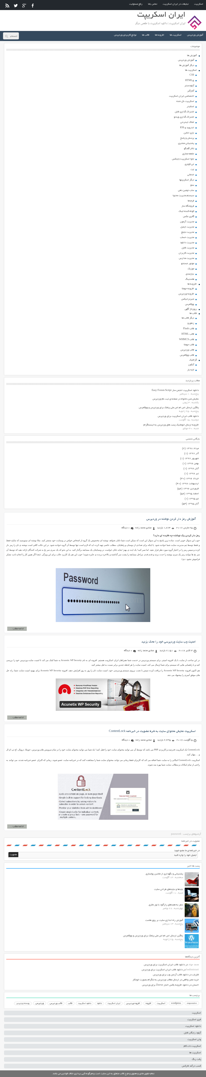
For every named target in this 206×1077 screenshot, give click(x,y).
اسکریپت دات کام (192, 1046)
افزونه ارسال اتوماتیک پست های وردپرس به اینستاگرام (171, 425)
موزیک (191, 268)
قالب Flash (188, 328)
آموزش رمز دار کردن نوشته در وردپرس (171, 519)
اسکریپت (198, 4)
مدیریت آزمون (187, 221)
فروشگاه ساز (187, 206)
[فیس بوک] (32, 5)
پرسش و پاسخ (187, 138)
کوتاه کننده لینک (186, 211)
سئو (192, 185)
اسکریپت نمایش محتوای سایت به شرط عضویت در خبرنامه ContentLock (152, 731)
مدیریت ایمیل (187, 227)
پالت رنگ (196, 1059)
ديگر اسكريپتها (186, 180)
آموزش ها (192, 55)
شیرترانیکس (187, 299)
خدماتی (190, 174)
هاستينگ (189, 279)
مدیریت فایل (188, 248)
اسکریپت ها (175, 35)
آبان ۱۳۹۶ (193, 468)
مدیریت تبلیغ (187, 232)
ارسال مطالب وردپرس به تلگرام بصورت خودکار (156, 980)
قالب (70, 1003)
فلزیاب (195, 975)
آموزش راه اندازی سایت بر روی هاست (164, 920)
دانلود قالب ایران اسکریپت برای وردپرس (178, 416)
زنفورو (190, 323)
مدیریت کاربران (186, 253)
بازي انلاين (189, 133)
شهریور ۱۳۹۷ (191, 458)
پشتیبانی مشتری (186, 143)
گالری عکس (188, 216)
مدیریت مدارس (186, 258)
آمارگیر (190, 91)
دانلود (99, 1003)
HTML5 (189, 80)
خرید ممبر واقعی (191, 980)
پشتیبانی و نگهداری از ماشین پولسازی (164, 874)
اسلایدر (190, 106)
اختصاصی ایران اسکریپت (181, 96)
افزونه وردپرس (186, 294)
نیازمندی (190, 274)
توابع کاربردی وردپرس (125, 35)
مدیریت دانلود (187, 242)
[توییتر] (15, 5)
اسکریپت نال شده (185, 101)
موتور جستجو (187, 263)
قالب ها (145, 35)
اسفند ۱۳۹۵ (192, 493)
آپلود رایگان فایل (192, 1033)
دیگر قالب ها (188, 318)
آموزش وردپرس (195, 35)
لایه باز (190, 370)
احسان (195, 985)
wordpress (176, 1003)
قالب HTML (187, 334)
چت (192, 169)
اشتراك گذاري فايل (184, 112)
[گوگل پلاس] (24, 5)
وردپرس (39, 1003)
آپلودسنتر (189, 85)
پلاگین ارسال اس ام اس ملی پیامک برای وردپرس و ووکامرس (169, 407)
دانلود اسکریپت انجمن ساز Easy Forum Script (175, 390)
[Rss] (7, 5)
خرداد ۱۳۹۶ (192, 478)
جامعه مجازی (188, 154)
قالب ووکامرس (187, 355)
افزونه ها (159, 35)
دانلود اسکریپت (84, 1003)
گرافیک (193, 360)
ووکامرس (189, 304)
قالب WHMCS (186, 339)
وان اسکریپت (194, 1039)
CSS (192, 75)
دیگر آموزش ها (186, 65)
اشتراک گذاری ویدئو (184, 117)
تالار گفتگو (189, 148)
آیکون (191, 364)
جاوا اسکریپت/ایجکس (183, 159)
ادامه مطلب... (17, 628)
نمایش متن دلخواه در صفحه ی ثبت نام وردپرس (175, 399)
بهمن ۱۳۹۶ (193, 463)
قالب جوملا (189, 344)
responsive (192, 1003)
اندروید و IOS (187, 127)
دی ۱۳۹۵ (194, 498)
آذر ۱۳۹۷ (193, 453)
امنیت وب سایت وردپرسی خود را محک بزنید (168, 642)
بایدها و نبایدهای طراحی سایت (168, 889)
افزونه (148, 1003)
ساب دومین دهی (186, 190)
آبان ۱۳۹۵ (193, 503)
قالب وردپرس (187, 350)
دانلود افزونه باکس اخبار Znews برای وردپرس (165, 985)
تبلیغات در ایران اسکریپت (175, 4)
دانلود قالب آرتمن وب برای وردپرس (170, 975)
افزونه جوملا (188, 288)
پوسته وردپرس (23, 1003)
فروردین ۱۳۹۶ (191, 488)
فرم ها (191, 201)
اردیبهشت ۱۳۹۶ (190, 483)
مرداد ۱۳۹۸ (192, 448)
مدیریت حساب (187, 237)
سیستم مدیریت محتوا (183, 195)
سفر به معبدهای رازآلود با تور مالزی (166, 905)
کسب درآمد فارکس (191, 1066)
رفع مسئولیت (135, 4)
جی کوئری (189, 164)
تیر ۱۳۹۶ (194, 473)
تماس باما (152, 4)
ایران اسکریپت (114, 1003)
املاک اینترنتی (187, 122)
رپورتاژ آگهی (191, 309)
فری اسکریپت (194, 1019)
